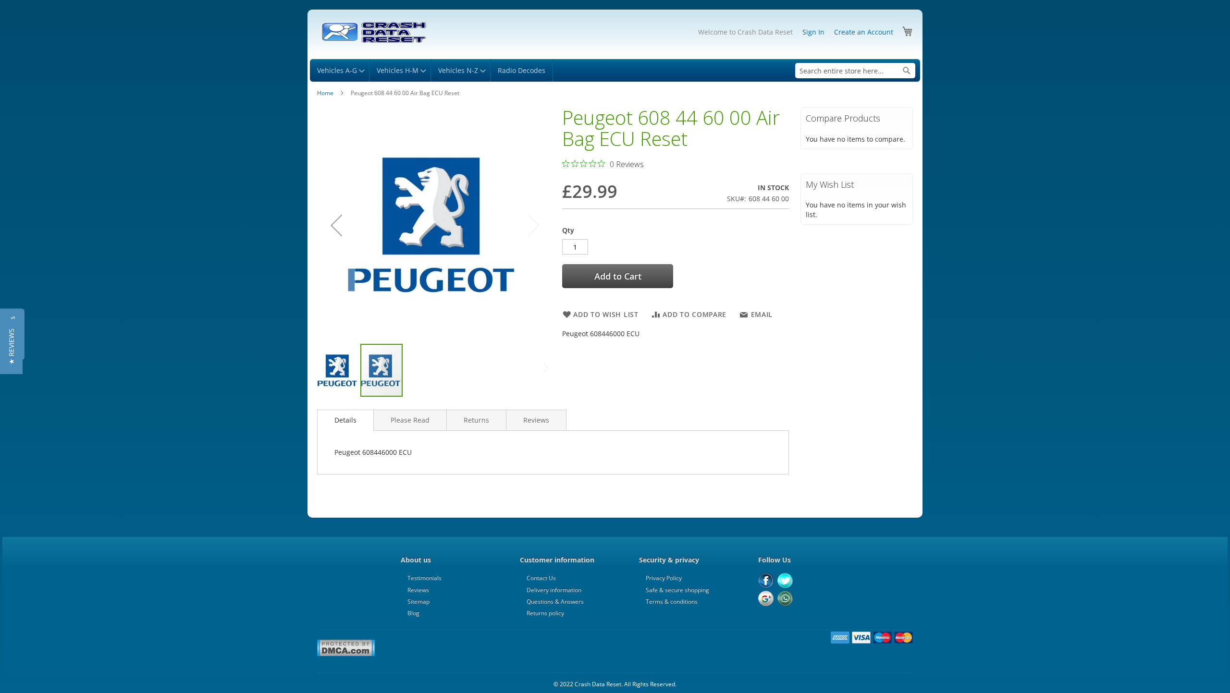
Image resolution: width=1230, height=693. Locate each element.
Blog (413, 613)
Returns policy (545, 613)
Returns (476, 420)
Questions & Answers (555, 601)
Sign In (813, 31)
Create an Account (863, 31)
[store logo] (373, 33)
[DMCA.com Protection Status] (346, 654)
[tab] (345, 420)
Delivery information (554, 590)
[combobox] (855, 70)
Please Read (410, 420)
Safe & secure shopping (677, 590)
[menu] (615, 70)
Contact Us (541, 578)
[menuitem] (339, 70)
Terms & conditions (672, 601)
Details (345, 420)
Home (325, 93)
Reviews (536, 420)
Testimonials (424, 578)
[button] (336, 225)
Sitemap (418, 601)
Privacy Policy (664, 578)
